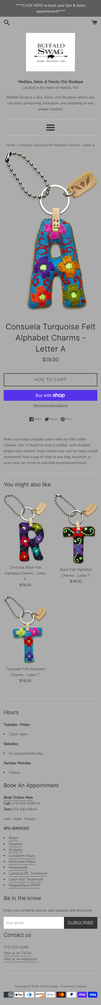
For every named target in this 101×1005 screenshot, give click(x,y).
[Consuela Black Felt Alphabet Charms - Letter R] (25, 528)
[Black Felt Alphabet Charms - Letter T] (75, 529)
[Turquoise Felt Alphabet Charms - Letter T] (25, 629)
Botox (13, 837)
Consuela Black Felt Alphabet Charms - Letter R (25, 573)
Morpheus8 (18, 867)
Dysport (15, 843)
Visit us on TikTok (17, 953)
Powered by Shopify (73, 986)
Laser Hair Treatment (26, 879)
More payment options (50, 405)
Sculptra (15, 849)
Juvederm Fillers (22, 855)
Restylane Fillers (22, 861)
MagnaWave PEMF (24, 885)
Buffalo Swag (49, 986)
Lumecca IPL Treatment (28, 873)
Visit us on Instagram (21, 959)
